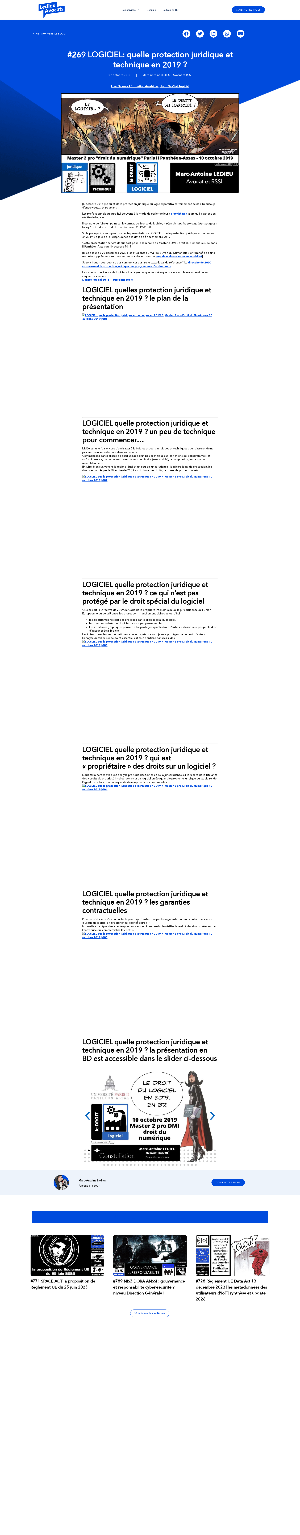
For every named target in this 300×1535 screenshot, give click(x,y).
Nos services (129, 9)
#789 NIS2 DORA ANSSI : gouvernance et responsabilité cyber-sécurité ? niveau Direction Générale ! (149, 1287)
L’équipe (151, 9)
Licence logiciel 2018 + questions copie (107, 279)
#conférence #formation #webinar (134, 86)
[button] (186, 34)
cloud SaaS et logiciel (174, 86)
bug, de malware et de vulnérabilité (179, 256)
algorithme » (179, 213)
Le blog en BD (170, 9)
